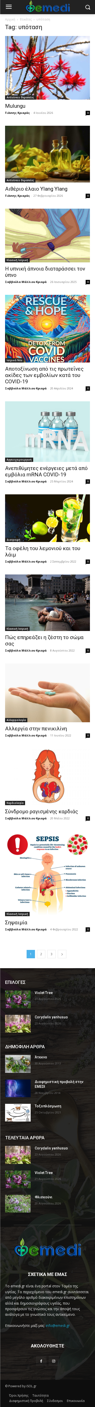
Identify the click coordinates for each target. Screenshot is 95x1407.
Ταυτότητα (40, 1395)
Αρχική (10, 19)
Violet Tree (44, 993)
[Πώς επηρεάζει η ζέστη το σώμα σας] (47, 602)
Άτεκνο (41, 1057)
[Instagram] (54, 1361)
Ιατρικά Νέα (14, 360)
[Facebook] (41, 1361)
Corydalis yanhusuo (51, 1017)
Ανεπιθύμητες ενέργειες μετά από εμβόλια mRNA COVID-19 (46, 471)
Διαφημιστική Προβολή (26, 1401)
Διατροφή (13, 540)
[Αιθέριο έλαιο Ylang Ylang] (47, 154)
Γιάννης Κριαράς (17, 113)
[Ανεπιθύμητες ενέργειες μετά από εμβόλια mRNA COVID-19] (47, 431)
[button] (87, 7)
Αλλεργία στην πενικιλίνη (36, 729)
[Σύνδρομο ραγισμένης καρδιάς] (47, 776)
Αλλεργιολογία (16, 720)
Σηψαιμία (16, 922)
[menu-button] (8, 7)
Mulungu (15, 106)
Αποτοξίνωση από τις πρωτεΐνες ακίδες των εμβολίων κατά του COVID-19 (44, 375)
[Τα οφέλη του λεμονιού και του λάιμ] (47, 518)
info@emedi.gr (58, 1325)
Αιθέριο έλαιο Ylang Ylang (36, 189)
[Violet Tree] (18, 999)
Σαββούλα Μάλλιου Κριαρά (26, 282)
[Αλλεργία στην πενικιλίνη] (47, 692)
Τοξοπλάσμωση (48, 1106)
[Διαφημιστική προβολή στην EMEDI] (18, 1088)
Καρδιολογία (15, 803)
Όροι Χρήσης (18, 1395)
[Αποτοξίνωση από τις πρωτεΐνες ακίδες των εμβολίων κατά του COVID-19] (47, 329)
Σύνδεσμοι (55, 1401)
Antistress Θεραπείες (20, 97)
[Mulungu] (47, 68)
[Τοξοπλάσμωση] (18, 1113)
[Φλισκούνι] (18, 1204)
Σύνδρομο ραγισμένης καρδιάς (41, 811)
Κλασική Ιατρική (17, 260)
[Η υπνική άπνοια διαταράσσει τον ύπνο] (47, 235)
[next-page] (62, 954)
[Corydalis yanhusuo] (18, 1024)
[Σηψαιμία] (47, 873)
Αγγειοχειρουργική (19, 459)
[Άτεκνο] (18, 1064)
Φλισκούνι (43, 1197)
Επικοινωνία (76, 1401)
